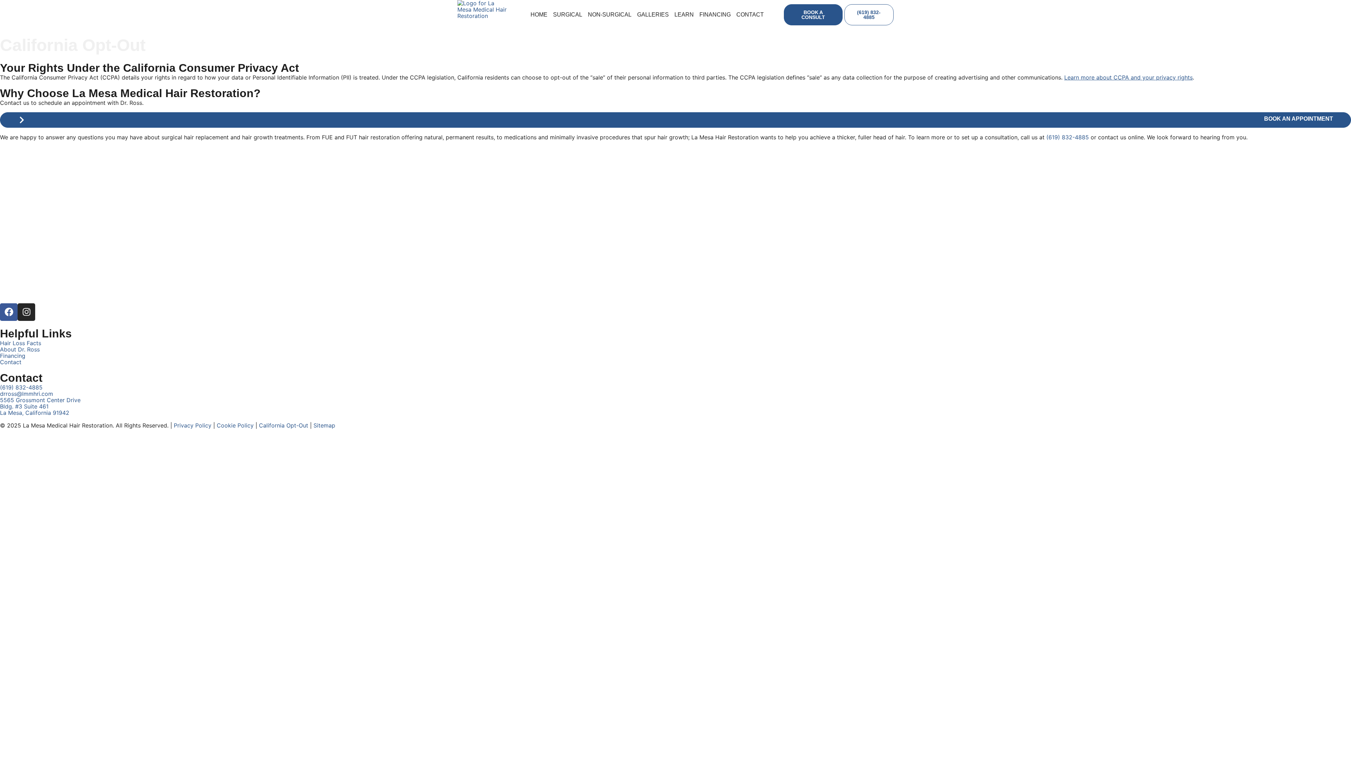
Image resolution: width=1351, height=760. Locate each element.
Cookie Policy (235, 425)
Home (539, 15)
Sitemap (324, 425)
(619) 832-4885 (1067, 137)
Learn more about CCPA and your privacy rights (1128, 77)
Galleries (653, 15)
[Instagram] (26, 312)
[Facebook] (9, 312)
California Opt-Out (283, 425)
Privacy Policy (192, 425)
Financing (715, 15)
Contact (750, 15)
